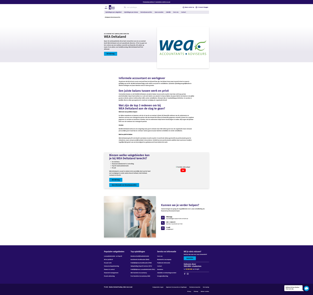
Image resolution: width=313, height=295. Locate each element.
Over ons (176, 12)
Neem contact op (189, 7)
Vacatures (160, 269)
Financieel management (111, 273)
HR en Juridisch (108, 259)
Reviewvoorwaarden (194, 287)
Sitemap (196, 291)
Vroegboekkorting (162, 276)
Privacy (189, 291)
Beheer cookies (205, 291)
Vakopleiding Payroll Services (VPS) (141, 266)
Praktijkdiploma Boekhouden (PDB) (141, 263)
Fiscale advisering (109, 276)
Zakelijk (168, 12)
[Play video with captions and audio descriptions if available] (183, 170)
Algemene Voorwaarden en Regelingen (176, 287)
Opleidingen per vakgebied (113, 12)
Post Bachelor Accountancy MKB (140, 276)
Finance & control (109, 269)
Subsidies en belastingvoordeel (166, 273)
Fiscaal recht (108, 263)
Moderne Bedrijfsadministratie (140, 256)
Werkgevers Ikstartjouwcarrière (112, 17)
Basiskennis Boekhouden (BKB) (140, 259)
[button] (306, 288)
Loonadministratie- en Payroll (113, 256)
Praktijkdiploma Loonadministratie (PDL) (143, 269)
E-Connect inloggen (203, 7)
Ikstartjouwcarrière (146, 12)
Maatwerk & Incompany (164, 259)
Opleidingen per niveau (131, 12)
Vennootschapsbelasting (111, 266)
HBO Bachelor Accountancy (139, 273)
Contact (183, 12)
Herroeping (206, 287)
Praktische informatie (163, 263)
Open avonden (159, 12)
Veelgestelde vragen (157, 287)
